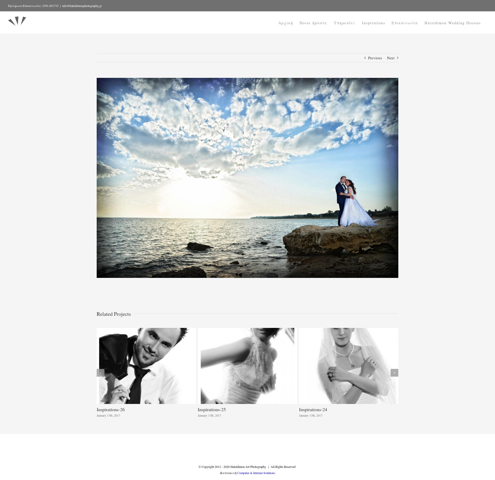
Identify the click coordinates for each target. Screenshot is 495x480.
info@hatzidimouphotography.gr (82, 6)
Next (390, 57)
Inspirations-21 (313, 409)
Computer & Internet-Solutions (256, 473)
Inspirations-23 (111, 409)
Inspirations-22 (212, 409)
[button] (100, 373)
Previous (375, 57)
